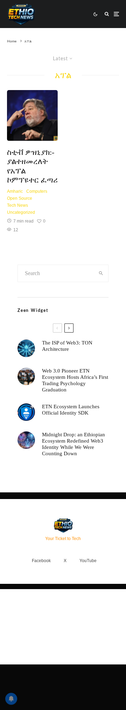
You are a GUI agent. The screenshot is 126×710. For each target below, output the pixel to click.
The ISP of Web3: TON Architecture (67, 346)
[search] (101, 273)
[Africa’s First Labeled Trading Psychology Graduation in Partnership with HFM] (26, 376)
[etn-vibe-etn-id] (26, 440)
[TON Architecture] (26, 348)
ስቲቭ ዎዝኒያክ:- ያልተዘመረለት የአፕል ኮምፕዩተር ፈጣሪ (32, 166)
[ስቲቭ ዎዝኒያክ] (32, 115)
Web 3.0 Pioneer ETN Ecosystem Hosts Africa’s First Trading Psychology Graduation (75, 380)
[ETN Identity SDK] (26, 412)
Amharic (15, 191)
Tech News (17, 205)
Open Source (19, 198)
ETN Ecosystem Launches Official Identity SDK (70, 410)
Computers (36, 191)
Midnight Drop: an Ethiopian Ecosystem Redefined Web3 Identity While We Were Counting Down (73, 444)
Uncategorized (21, 212)
